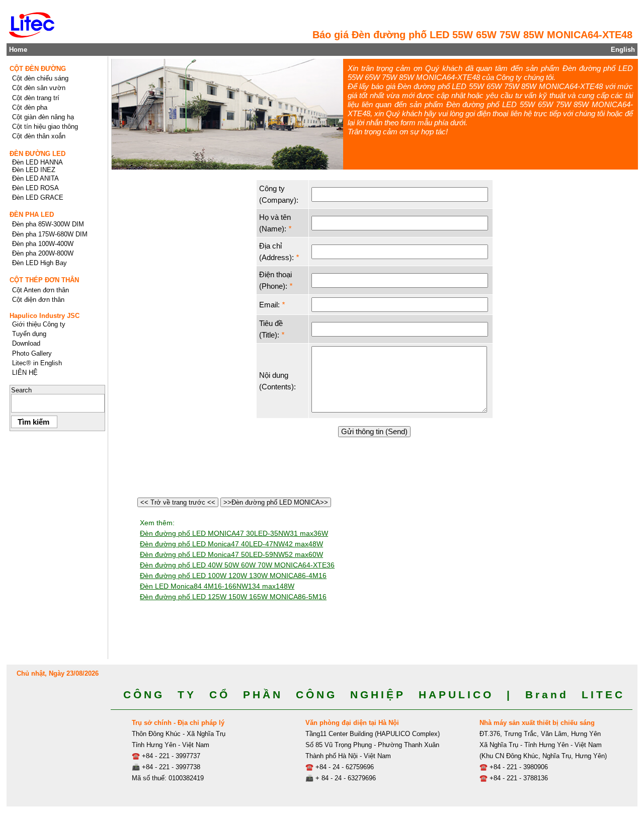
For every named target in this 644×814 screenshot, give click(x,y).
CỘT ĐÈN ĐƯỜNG (38, 68)
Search (21, 390)
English (623, 49)
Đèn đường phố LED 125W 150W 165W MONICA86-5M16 (233, 597)
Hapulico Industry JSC (44, 315)
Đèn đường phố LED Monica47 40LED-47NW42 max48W (231, 544)
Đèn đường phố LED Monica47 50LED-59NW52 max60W (231, 554)
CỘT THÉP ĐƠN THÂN (44, 280)
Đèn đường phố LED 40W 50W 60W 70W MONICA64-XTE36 (237, 565)
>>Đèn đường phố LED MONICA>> (275, 502)
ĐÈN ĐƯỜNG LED (37, 153)
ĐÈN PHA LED (32, 214)
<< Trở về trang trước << (177, 502)
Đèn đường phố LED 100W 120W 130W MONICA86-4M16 (233, 576)
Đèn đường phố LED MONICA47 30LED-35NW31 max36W (234, 533)
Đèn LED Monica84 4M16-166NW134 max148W (217, 586)
